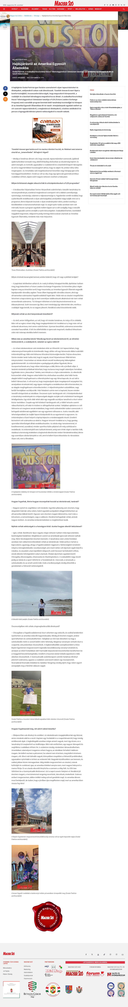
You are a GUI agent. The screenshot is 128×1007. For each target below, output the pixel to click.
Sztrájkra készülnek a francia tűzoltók (103, 94)
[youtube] (113, 5)
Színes (90, 9)
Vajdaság (24, 9)
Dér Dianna (21, 77)
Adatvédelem (28, 972)
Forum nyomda (95, 967)
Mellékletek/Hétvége (19, 59)
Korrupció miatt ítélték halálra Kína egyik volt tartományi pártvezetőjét (105, 194)
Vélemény (35, 9)
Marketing (27, 969)
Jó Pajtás (6, 971)
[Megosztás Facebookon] (5, 88)
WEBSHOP (98, 9)
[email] (124, 5)
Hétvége (36, 16)
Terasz (44, 9)
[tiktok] (110, 5)
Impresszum (28, 978)
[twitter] (107, 5)
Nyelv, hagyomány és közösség (100, 130)
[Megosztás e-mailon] (5, 99)
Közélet (15, 9)
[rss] (121, 5)
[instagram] (115, 5)
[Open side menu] (4, 9)
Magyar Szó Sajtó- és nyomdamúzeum (116, 968)
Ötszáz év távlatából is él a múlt (100, 165)
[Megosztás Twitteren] (5, 93)
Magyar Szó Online (16, 16)
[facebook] (104, 5)
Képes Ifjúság (7, 974)
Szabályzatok (28, 975)
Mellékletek (80, 9)
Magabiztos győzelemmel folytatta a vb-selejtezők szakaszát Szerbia (103, 115)
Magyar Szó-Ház (74, 967)
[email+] (122, 954)
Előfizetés (27, 966)
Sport (70, 9)
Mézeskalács (7, 968)
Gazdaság (60, 9)
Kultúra (52, 9)
